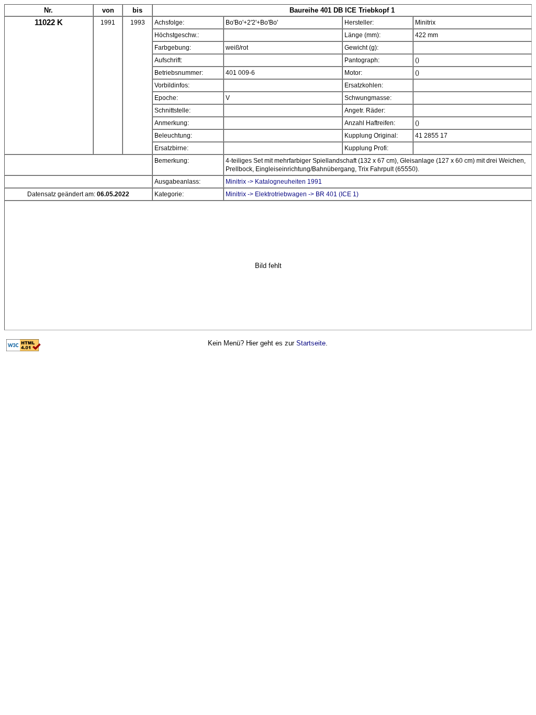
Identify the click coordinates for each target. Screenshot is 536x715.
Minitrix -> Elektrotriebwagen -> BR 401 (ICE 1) (292, 194)
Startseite (311, 343)
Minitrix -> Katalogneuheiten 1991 (274, 181)
